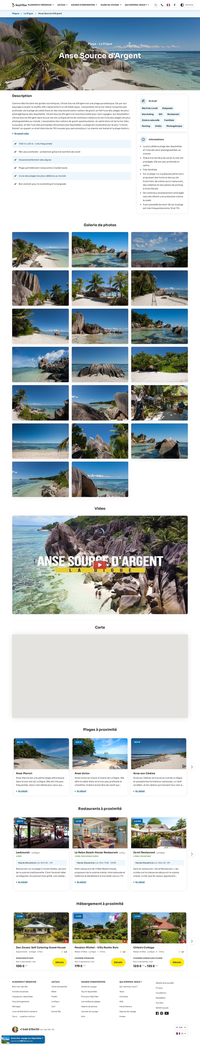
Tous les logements (20, 1001)
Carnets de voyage (89, 1011)
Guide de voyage (110, 5)
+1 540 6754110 (29, 1029)
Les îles (61, 5)
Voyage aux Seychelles (22, 996)
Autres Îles (56, 1011)
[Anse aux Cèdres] (158, 753)
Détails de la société (165, 983)
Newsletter (160, 998)
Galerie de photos (89, 1006)
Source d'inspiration (83, 5)
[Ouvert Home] (19, 5)
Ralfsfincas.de (162, 1008)
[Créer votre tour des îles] (23, 1039)
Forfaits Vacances (20, 991)
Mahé (53, 991)
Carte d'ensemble (59, 986)
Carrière (159, 1003)
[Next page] (191, 766)
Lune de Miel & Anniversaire (24, 1011)
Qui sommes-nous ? (136, 5)
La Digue (28, 13)
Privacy (159, 988)
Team (121, 991)
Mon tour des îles (20, 986)
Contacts (123, 996)
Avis (83, 1016)
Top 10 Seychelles (89, 991)
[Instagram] (161, 1013)
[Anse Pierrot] (41, 753)
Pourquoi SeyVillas (89, 996)
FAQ (121, 1001)
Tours (14, 1016)
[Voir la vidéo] (65, 940)
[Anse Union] (100, 753)
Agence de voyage (127, 1011)
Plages (15, 13)
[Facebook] (157, 1013)
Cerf (53, 1006)
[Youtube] (167, 1013)
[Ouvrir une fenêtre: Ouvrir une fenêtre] (162, 5)
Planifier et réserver (39, 5)
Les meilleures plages (90, 1001)
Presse (122, 1016)
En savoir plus (21, 133)
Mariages (16, 1006)
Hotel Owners (125, 1006)
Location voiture (27, 1016)
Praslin (54, 996)
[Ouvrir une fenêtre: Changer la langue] (168, 5)
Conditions (161, 993)
